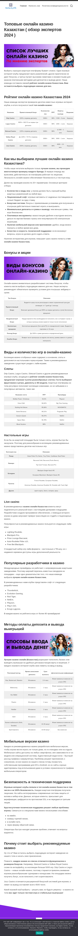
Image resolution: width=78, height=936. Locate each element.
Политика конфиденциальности (55, 6)
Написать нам (34, 6)
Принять (39, 933)
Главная (23, 6)
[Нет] (75, 928)
